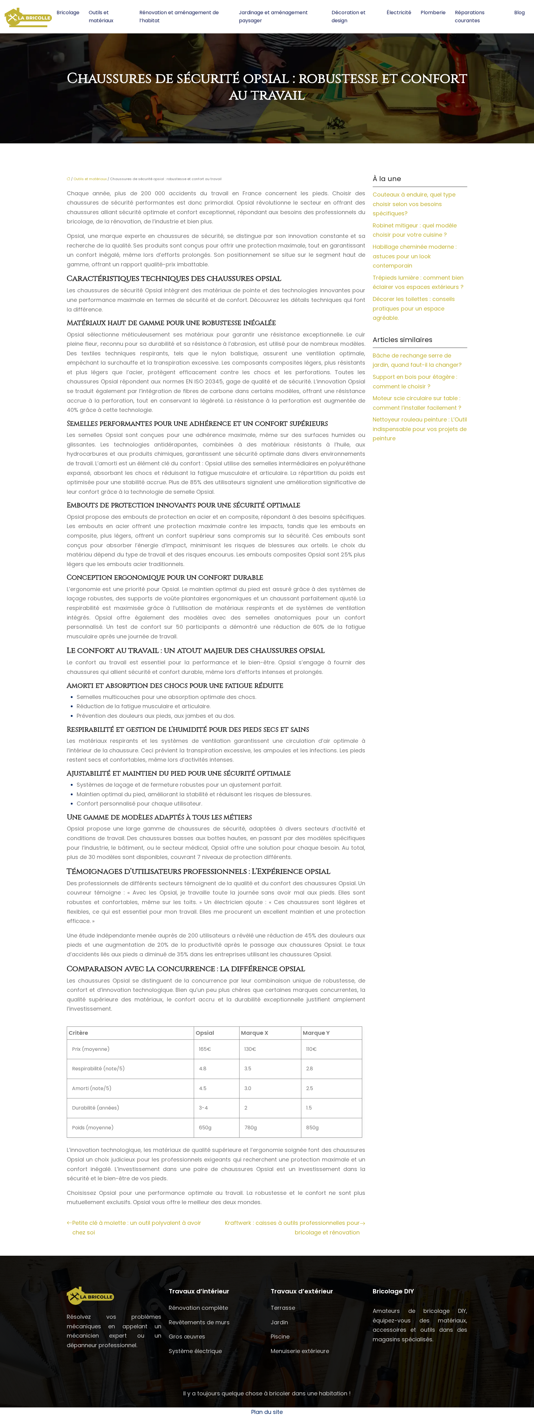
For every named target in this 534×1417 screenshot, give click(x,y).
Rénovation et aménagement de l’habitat (179, 16)
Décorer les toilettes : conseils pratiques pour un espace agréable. (414, 308)
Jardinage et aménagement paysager (273, 16)
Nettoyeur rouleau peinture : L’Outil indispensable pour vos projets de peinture (420, 429)
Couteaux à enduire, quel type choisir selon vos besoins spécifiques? (414, 204)
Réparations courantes (470, 16)
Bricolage (68, 12)
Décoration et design (349, 16)
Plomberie (433, 12)
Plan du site (267, 1412)
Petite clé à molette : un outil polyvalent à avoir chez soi (136, 1227)
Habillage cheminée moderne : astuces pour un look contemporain (415, 256)
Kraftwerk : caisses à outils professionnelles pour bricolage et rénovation (292, 1227)
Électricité (399, 12)
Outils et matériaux (101, 16)
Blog (519, 12)
